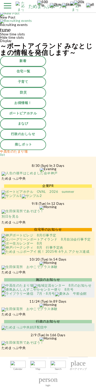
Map (38, 369)
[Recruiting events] (16, 21)
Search (58, 369)
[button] (7, 7)
